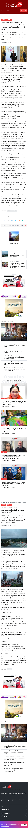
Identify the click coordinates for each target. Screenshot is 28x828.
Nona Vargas (14, 243)
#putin (9, 210)
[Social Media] (14, 806)
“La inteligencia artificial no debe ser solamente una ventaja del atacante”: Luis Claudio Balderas (14, 369)
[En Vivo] (23, 10)
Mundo (7, 17)
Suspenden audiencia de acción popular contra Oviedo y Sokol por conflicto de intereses (14, 363)
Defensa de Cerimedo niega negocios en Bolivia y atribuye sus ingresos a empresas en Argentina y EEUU (14, 357)
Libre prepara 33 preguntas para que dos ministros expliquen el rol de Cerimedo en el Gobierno (14, 345)
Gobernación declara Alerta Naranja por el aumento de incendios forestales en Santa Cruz (14, 351)
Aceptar (24, 824)
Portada (3, 17)
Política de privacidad (12, 824)
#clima (9, 669)
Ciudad (7, 502)
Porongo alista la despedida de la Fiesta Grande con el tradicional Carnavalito (14, 336)
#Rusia (15, 210)
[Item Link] (14, 391)
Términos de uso (5, 826)
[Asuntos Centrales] (14, 4)
